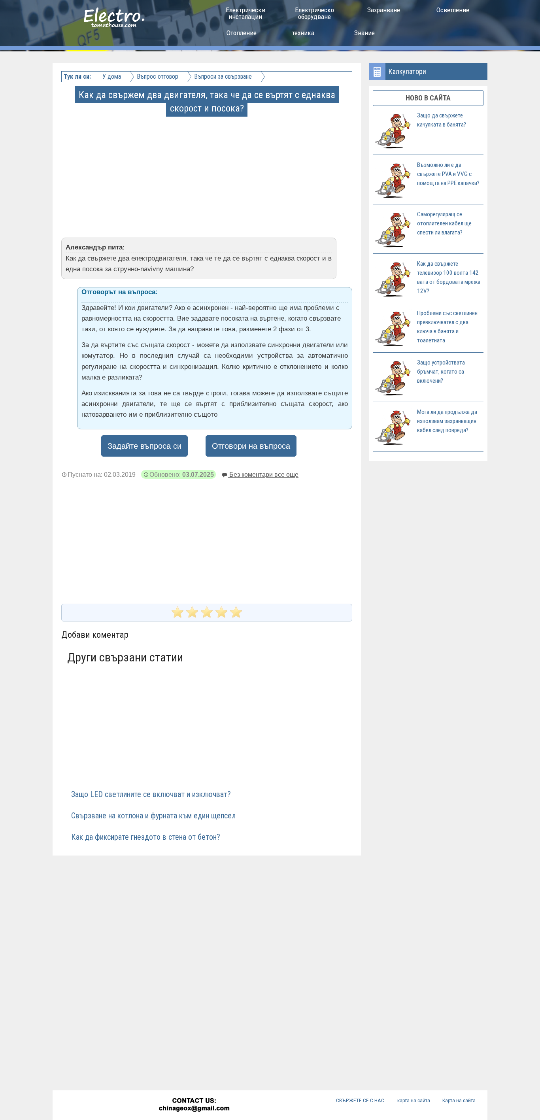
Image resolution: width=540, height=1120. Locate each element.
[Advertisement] (207, 170)
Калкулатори (407, 71)
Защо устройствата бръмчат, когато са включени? (441, 371)
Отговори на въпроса (251, 446)
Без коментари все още (263, 474)
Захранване (383, 10)
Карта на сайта (459, 1100)
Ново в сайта (428, 98)
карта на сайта (413, 1100)
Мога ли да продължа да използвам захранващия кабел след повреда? (447, 421)
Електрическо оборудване (314, 13)
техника (303, 33)
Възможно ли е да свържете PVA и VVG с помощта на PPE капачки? (448, 174)
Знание (364, 33)
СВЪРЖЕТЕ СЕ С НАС (360, 1100)
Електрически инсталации (245, 13)
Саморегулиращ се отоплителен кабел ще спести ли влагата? (444, 223)
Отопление (242, 33)
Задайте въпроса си (144, 446)
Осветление (452, 10)
